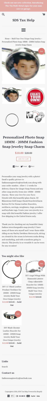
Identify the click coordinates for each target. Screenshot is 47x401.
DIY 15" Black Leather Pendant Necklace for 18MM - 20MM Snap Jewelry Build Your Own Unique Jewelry (11, 292)
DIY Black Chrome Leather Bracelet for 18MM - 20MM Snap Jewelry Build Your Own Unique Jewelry (12, 333)
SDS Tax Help (23, 20)
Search (5, 366)
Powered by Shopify (35, 392)
